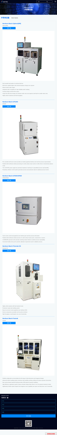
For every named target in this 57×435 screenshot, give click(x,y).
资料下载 (9, 28)
